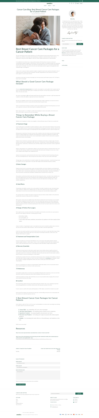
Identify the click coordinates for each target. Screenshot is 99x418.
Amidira (49, 3)
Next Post (58, 351)
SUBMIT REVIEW (21, 384)
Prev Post (17, 351)
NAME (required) (18, 361)
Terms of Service (18, 404)
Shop (17, 399)
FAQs (67, 399)
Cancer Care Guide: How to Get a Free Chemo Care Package (50, 349)
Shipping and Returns (19, 403)
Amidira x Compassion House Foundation (23, 348)
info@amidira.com (55, 406)
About (17, 400)
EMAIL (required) (19, 365)
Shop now (64, 52)
